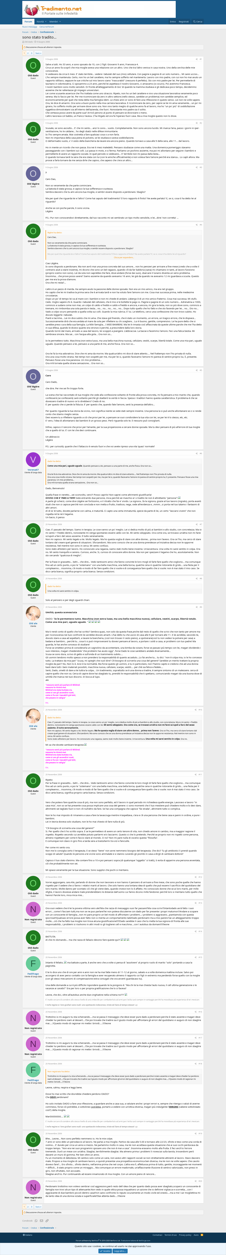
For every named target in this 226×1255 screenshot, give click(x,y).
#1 (201, 59)
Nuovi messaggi (29, 26)
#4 (201, 224)
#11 (200, 774)
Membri (54, 21)
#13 (200, 903)
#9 (201, 607)
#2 (201, 123)
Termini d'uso (171, 1235)
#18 (200, 1063)
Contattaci (157, 1235)
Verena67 (33, 469)
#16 (200, 1012)
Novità (40, 21)
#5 (201, 370)
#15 (200, 957)
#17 (200, 1037)
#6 (201, 453)
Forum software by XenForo (98, 1240)
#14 (200, 931)
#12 (200, 877)
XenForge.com (144, 1240)
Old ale (33, 623)
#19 (200, 1133)
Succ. (38, 53)
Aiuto (196, 1235)
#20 (200, 1181)
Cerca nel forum (47, 26)
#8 (201, 578)
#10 (200, 709)
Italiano (28, 1235)
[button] (45, 21)
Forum (28, 21)
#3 (201, 167)
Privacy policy (185, 1235)
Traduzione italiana (128, 1240)
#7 (201, 524)
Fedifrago (33, 973)
